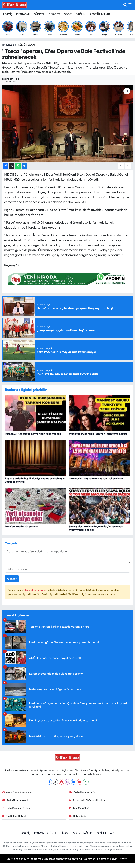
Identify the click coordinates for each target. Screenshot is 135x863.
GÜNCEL (39, 14)
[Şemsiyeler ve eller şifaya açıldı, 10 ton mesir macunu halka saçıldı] (99, 505)
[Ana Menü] (130, 5)
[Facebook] (49, 782)
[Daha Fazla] (24, 166)
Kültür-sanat (26, 44)
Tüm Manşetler (81, 807)
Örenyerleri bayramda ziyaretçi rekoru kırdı (96, 478)
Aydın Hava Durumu (84, 791)
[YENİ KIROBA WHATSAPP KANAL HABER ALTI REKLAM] (67, 279)
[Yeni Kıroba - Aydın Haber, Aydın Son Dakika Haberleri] (14, 5)
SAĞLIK (81, 14)
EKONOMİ (23, 14)
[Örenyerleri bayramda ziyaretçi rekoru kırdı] (99, 457)
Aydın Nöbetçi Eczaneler (19, 791)
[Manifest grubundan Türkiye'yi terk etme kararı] (99, 412)
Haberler (8, 44)
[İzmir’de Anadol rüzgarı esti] (35, 505)
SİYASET (54, 14)
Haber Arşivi (79, 816)
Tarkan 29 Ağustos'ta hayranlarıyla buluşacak (33, 433)
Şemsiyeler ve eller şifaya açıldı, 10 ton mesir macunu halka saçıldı (96, 528)
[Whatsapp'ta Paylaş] (18, 166)
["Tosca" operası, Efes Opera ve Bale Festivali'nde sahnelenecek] (67, 123)
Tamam (123, 858)
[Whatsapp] (86, 782)
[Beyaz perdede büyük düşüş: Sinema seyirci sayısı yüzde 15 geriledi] (35, 457)
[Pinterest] (61, 782)
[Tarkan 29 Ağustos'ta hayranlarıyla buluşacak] (35, 412)
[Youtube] (79, 782)
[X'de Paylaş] (11, 166)
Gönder (12, 578)
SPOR (68, 14)
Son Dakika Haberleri (17, 816)
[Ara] (125, 5)
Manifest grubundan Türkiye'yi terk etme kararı (98, 433)
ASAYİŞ (7, 14)
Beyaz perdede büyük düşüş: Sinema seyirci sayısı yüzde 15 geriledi (35, 480)
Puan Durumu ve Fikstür (19, 807)
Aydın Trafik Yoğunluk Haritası (89, 800)
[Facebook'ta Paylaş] (5, 166)
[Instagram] (67, 782)
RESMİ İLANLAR (99, 14)
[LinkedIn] (73, 782)
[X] (55, 782)
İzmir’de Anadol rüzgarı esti (21, 526)
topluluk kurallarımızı (36, 589)
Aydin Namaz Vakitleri (18, 800)
